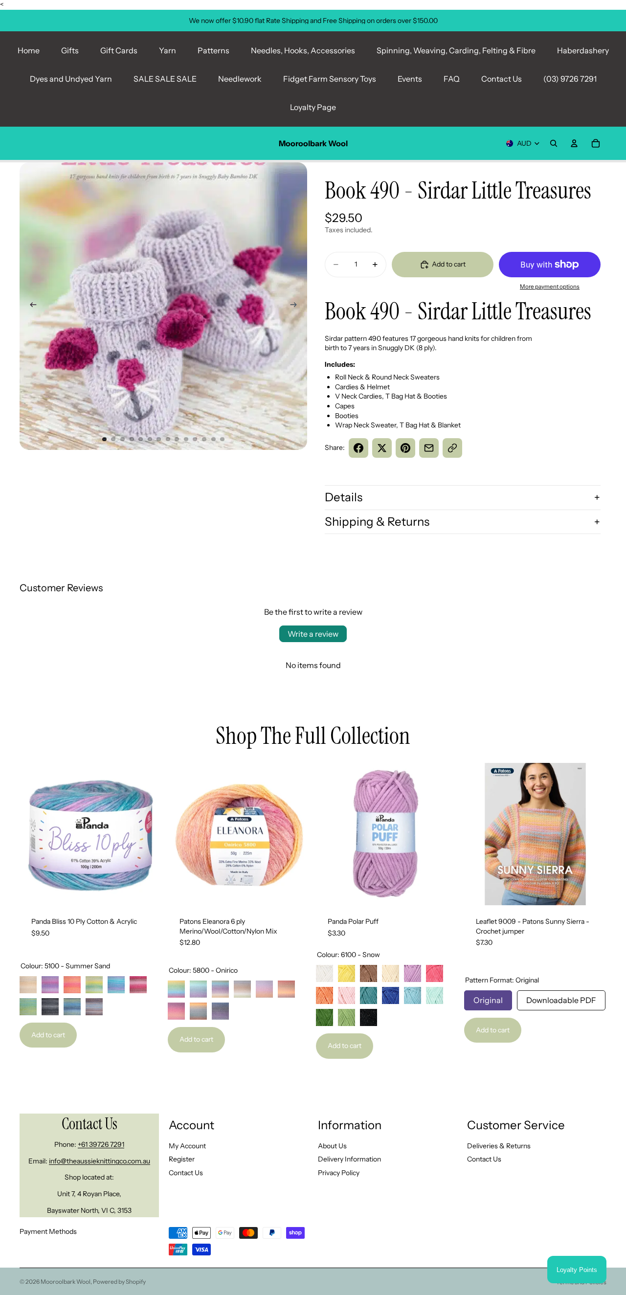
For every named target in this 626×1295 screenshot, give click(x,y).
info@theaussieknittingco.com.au (99, 1161)
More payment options (550, 286)
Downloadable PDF (561, 997)
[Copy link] (452, 448)
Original (488, 997)
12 (204, 439)
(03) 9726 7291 (570, 79)
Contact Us (501, 79)
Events (410, 79)
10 (185, 439)
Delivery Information (349, 1159)
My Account (187, 1145)
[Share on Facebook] (358, 448)
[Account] (574, 143)
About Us (332, 1145)
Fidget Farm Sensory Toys (329, 79)
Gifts (70, 50)
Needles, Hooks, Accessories (303, 50)
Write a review (313, 634)
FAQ (452, 79)
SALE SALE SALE (165, 79)
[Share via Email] (429, 448)
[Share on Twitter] (382, 448)
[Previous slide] (30, 306)
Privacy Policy (338, 1172)
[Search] (553, 143)
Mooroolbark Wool (65, 1281)
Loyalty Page (313, 107)
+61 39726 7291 (101, 1144)
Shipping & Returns (377, 521)
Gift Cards (118, 50)
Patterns (213, 50)
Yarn (167, 50)
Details (343, 497)
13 (213, 439)
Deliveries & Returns (499, 1145)
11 (195, 439)
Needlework (240, 79)
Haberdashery (583, 50)
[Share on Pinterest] (405, 448)
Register (182, 1159)
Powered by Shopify (119, 1281)
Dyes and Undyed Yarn (71, 79)
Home (29, 50)
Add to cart (48, 1034)
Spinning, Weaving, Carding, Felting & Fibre (456, 50)
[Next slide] (296, 306)
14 (222, 439)
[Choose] (147, 890)
